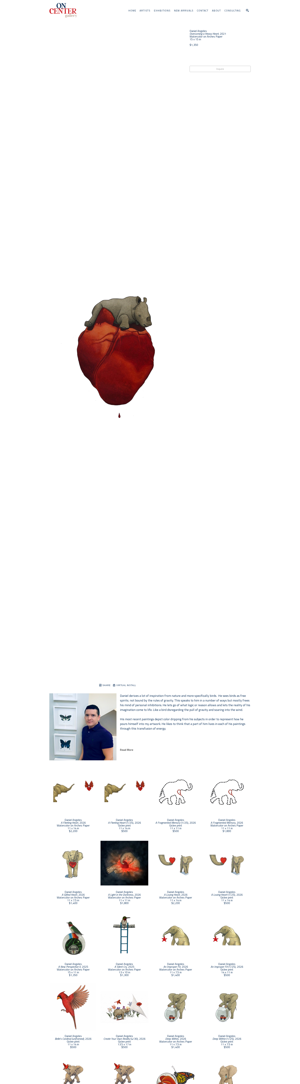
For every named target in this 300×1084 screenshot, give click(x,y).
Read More (126, 750)
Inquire (220, 69)
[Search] (247, 10)
